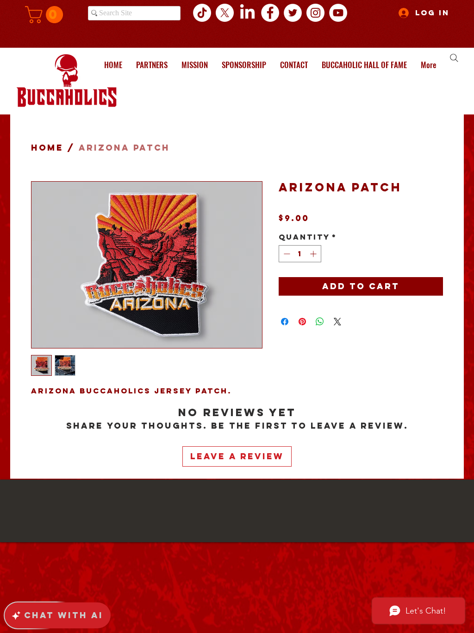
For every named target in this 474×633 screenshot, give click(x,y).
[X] (225, 13)
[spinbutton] (300, 254)
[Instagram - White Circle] (315, 13)
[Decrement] (286, 254)
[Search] (454, 58)
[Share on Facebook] (284, 321)
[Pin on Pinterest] (302, 321)
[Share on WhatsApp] (319, 321)
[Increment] (314, 254)
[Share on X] (337, 321)
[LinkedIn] (247, 13)
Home (47, 147)
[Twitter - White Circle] (293, 13)
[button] (46, 14)
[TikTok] (202, 13)
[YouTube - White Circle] (338, 13)
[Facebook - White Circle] (270, 13)
